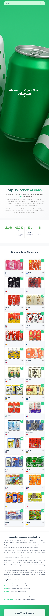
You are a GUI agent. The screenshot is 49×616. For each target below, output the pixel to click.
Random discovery (8, 596)
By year (6, 588)
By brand (6, 585)
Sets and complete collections (11, 594)
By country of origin (8, 583)
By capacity (7, 591)
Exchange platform (8, 599)
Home (7, 3)
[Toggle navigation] (42, 3)
